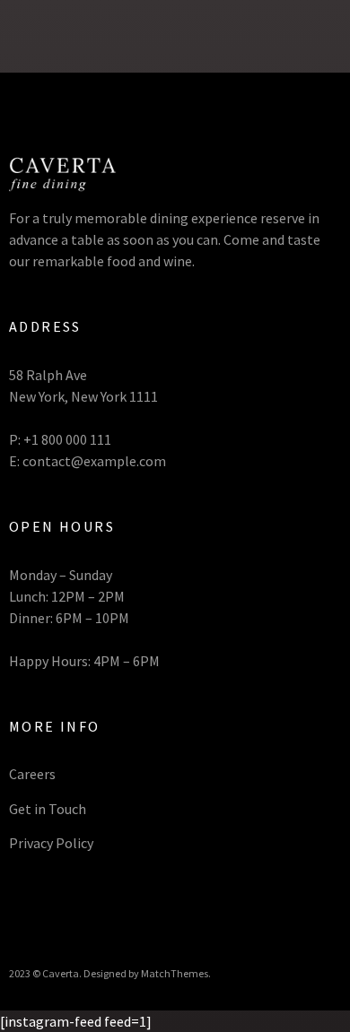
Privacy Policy (51, 843)
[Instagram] (69, 914)
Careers (32, 774)
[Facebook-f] (15, 914)
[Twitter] (42, 914)
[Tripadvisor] (96, 914)
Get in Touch (47, 809)
